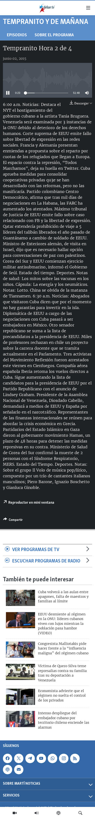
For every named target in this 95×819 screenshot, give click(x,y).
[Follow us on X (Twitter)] (18, 758)
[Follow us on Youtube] (41, 758)
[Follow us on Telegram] (30, 758)
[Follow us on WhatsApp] (52, 758)
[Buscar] (80, 813)
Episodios (17, 35)
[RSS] (74, 758)
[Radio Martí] (36, 813)
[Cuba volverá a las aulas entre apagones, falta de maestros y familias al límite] (20, 598)
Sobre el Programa (54, 35)
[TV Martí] (14, 813)
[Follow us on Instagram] (63, 758)
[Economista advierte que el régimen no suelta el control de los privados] (20, 697)
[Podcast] (58, 813)
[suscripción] (18, 769)
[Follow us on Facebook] (7, 758)
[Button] (13, 520)
